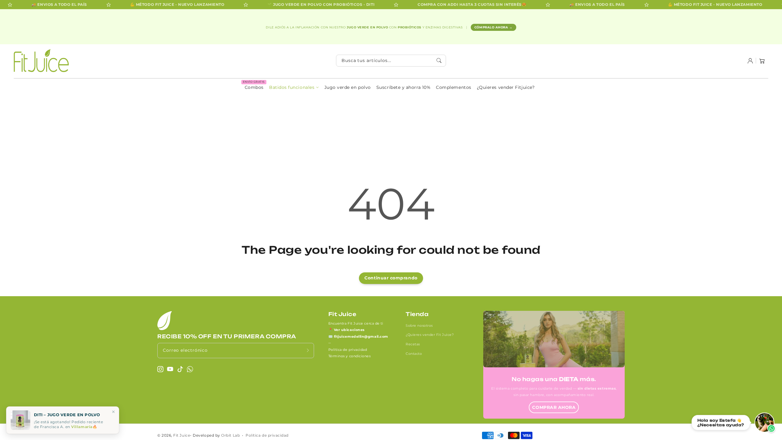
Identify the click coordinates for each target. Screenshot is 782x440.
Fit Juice (181, 435)
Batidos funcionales (291, 87)
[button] (762, 61)
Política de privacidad (347, 349)
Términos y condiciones (349, 356)
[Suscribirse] (308, 350)
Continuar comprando (390, 278)
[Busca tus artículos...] (439, 60)
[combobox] (391, 61)
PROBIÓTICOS (410, 27)
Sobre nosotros (419, 325)
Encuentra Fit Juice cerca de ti (355, 323)
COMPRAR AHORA (554, 407)
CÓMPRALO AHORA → (493, 27)
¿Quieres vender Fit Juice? (430, 335)
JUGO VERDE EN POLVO (368, 27)
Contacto (414, 353)
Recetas (413, 344)
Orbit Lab (230, 435)
